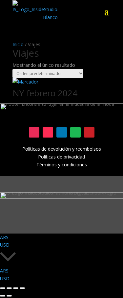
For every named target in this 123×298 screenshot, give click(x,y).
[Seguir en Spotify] (75, 132)
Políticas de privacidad (61, 157)
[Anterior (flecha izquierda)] (2, 296)
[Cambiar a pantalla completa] (9, 288)
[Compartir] (15, 288)
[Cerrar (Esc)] (22, 288)
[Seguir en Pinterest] (89, 132)
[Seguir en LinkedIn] (61, 132)
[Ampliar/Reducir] (2, 288)
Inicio (18, 44)
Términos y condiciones (61, 164)
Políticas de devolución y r (49, 149)
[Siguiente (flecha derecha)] (9, 296)
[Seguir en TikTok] (48, 132)
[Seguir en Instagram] (34, 132)
